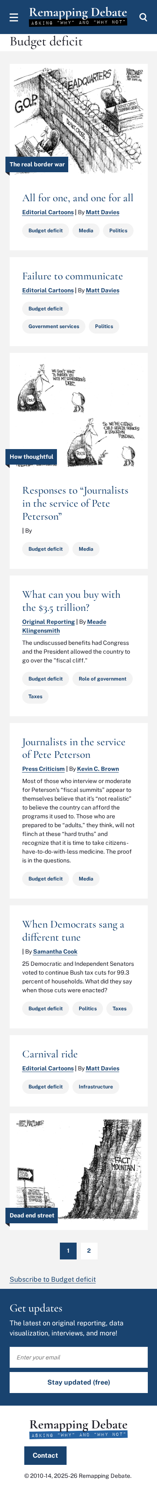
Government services (53, 326)
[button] (13, 17)
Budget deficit (45, 231)
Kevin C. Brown (98, 768)
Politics (118, 231)
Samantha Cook (55, 951)
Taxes (35, 696)
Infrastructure (96, 1087)
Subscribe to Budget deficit (53, 1279)
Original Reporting (48, 621)
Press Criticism (43, 768)
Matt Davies (102, 212)
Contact (45, 1455)
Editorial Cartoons (48, 212)
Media (86, 231)
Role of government (102, 679)
